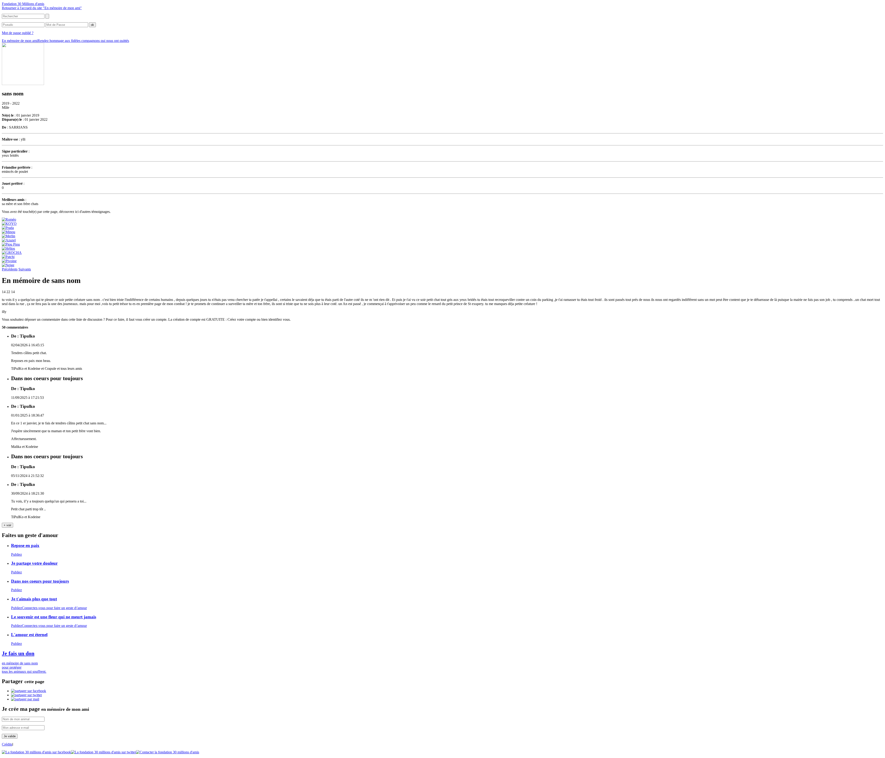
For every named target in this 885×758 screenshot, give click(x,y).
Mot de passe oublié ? (17, 33)
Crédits (7, 744)
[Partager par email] (25, 699)
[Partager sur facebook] (28, 691)
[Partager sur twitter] (26, 695)
